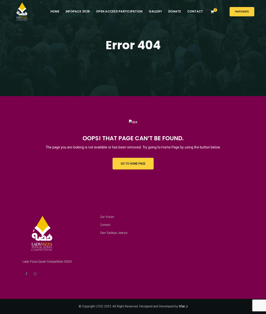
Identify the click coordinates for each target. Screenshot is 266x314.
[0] (212, 12)
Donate (174, 11)
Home (54, 11)
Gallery (155, 11)
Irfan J (183, 306)
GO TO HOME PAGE (133, 163)
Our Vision (107, 217)
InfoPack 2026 (78, 11)
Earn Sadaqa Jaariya (113, 233)
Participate (242, 11)
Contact (195, 11)
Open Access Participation (119, 11)
